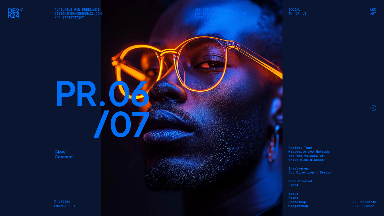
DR (297, 13)
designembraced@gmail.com (78, 13)
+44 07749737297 (69, 17)
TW (290, 13)
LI (304, 13)
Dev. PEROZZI (364, 206)
